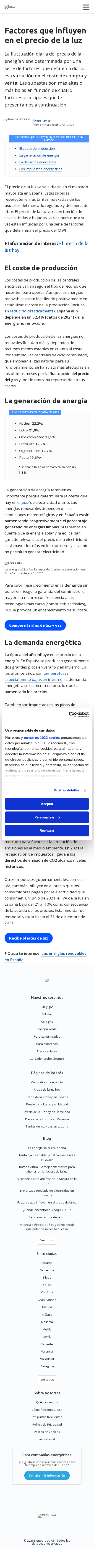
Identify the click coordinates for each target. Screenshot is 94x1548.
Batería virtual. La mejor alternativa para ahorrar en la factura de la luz (47, 1169)
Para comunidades (47, 1036)
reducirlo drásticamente (32, 311)
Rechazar (47, 830)
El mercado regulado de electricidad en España (47, 1192)
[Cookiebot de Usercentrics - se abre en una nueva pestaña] (69, 714)
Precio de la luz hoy (47, 1089)
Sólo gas (47, 1022)
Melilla (47, 1329)
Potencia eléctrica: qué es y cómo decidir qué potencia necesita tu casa (47, 1227)
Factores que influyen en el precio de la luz (47, 1202)
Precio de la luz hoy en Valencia (47, 1119)
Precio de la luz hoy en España (47, 1097)
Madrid (47, 1307)
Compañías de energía (47, 1082)
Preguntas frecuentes (47, 1417)
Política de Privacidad (47, 1424)
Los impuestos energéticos (40, 168)
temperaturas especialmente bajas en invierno (36, 676)
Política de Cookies (47, 1432)
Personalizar (44, 817)
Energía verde (47, 1029)
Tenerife (47, 1344)
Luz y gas (47, 1007)
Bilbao (47, 1277)
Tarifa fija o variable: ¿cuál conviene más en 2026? (47, 1157)
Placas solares (47, 1051)
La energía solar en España (47, 1148)
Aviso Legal (47, 1439)
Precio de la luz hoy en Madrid (47, 1104)
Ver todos (47, 1240)
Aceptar (47, 804)
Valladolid (47, 1359)
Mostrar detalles (66, 790)
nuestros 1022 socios (42, 738)
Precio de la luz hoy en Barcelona (47, 1112)
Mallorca (47, 1322)
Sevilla (47, 1337)
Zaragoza (47, 1366)
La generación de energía (39, 155)
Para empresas (47, 1044)
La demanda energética (37, 162)
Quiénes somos (47, 1402)
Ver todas (47, 1380)
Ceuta (47, 1285)
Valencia (47, 1351)
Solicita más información (47, 1475)
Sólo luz (47, 1014)
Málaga (47, 1314)
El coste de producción (37, 148)
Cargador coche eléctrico (47, 1058)
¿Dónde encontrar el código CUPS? (47, 1210)
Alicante (47, 1263)
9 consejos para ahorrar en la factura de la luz (47, 1181)
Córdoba (47, 1292)
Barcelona (47, 1270)
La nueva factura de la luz (47, 1217)
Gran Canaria (47, 1300)
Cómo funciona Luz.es (47, 1410)
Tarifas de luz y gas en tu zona (47, 1126)
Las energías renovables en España (45, 956)
